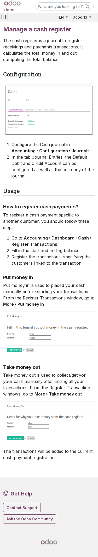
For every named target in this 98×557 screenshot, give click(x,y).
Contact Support (22, 507)
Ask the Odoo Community (30, 519)
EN (62, 17)
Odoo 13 (80, 17)
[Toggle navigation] (3, 17)
